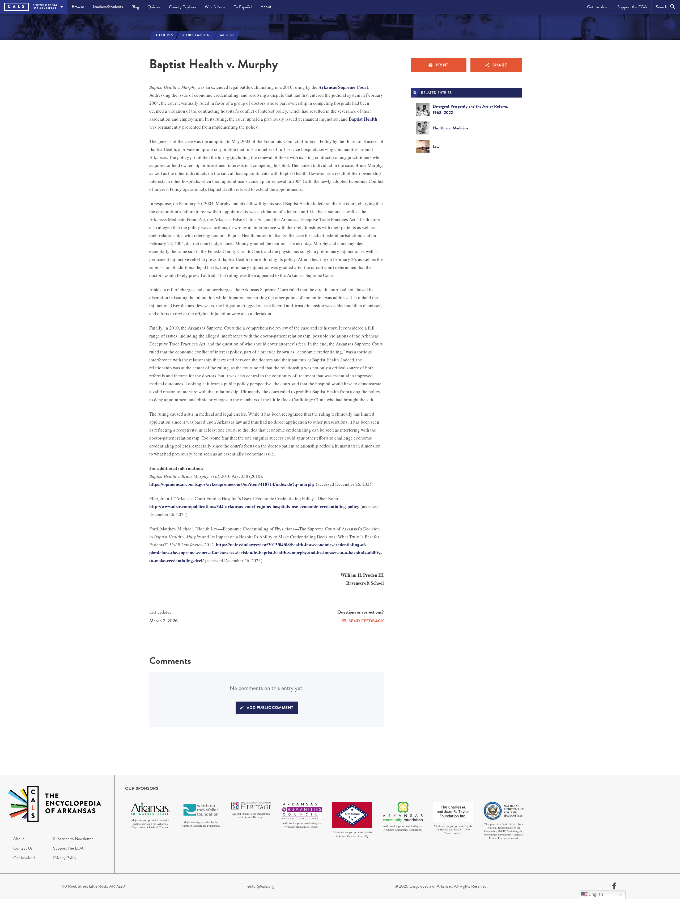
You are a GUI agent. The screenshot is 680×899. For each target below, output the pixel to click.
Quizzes (153, 7)
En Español (242, 7)
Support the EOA (632, 7)
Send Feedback (366, 621)
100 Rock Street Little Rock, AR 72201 (93, 886)
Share (499, 65)
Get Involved (598, 7)
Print (442, 65)
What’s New (215, 7)
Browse (78, 6)
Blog (135, 7)
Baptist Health (363, 119)
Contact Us (22, 848)
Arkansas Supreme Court (343, 87)
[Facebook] (614, 886)
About (266, 6)
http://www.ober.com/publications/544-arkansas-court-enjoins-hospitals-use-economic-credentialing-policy (254, 506)
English (595, 894)
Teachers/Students (107, 6)
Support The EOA (68, 848)
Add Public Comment (270, 708)
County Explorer (182, 7)
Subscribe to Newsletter (73, 838)
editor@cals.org (260, 886)
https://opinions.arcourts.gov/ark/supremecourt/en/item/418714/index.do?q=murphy (232, 484)
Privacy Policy (64, 858)
